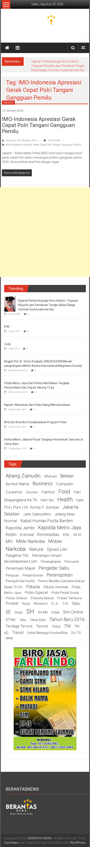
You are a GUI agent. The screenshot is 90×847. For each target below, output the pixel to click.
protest (12, 603)
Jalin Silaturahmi (37, 514)
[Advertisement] (45, 232)
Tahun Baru (38, 620)
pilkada (33, 586)
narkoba (16, 549)
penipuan (12, 575)
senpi (18, 612)
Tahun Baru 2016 (66, 619)
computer (64, 484)
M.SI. (77, 534)
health (65, 499)
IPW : (7, 326)
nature (36, 549)
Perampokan (60, 575)
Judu (7, 344)
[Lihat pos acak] (83, 48)
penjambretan (33, 575)
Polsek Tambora (69, 598)
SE (8, 612)
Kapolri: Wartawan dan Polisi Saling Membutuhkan (37, 404)
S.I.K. (55, 604)
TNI (67, 626)
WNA (9, 638)
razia (26, 604)
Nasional (8, 102)
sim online (73, 612)
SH (30, 611)
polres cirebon (16, 598)
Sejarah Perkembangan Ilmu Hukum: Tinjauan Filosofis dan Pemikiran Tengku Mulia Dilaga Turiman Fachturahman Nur (58, 66)
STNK (11, 619)
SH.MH (43, 612)
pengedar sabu (54, 568)
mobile (55, 541)
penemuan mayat (20, 568)
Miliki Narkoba (30, 541)
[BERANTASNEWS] (21, 806)
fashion (48, 492)
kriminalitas (48, 534)
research (41, 604)
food (64, 491)
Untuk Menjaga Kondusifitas (47, 633)
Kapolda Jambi (20, 527)
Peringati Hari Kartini (20, 581)
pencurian (71, 562)
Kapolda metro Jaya (59, 528)
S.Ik (65, 604)
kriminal (27, 534)
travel (18, 632)
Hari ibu (47, 500)
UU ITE (76, 633)
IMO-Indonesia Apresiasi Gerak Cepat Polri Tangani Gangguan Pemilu (39, 125)
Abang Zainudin (23, 476)
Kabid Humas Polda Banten (47, 520)
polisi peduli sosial (65, 593)
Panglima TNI (17, 555)
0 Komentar (53, 140)
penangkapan (51, 562)
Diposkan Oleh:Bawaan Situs (21, 140)
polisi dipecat (36, 592)
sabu (76, 603)
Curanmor (14, 492)
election (32, 492)
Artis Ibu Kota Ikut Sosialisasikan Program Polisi (35, 422)
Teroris (42, 626)
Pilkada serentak (56, 587)
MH (9, 541)
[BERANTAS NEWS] (7, 48)
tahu (22, 620)
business (42, 483)
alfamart (50, 476)
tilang (56, 626)
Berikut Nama (17, 484)
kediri (11, 534)
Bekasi (66, 476)
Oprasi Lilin (57, 549)
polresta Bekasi (42, 598)
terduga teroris (19, 626)
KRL (66, 534)
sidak (55, 612)
